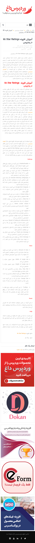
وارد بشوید (19, 350)
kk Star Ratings (21, 333)
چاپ (28, 49)
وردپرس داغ (20, 46)
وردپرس (30, 112)
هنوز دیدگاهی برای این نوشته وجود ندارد (22, 47)
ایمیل (22, 49)
